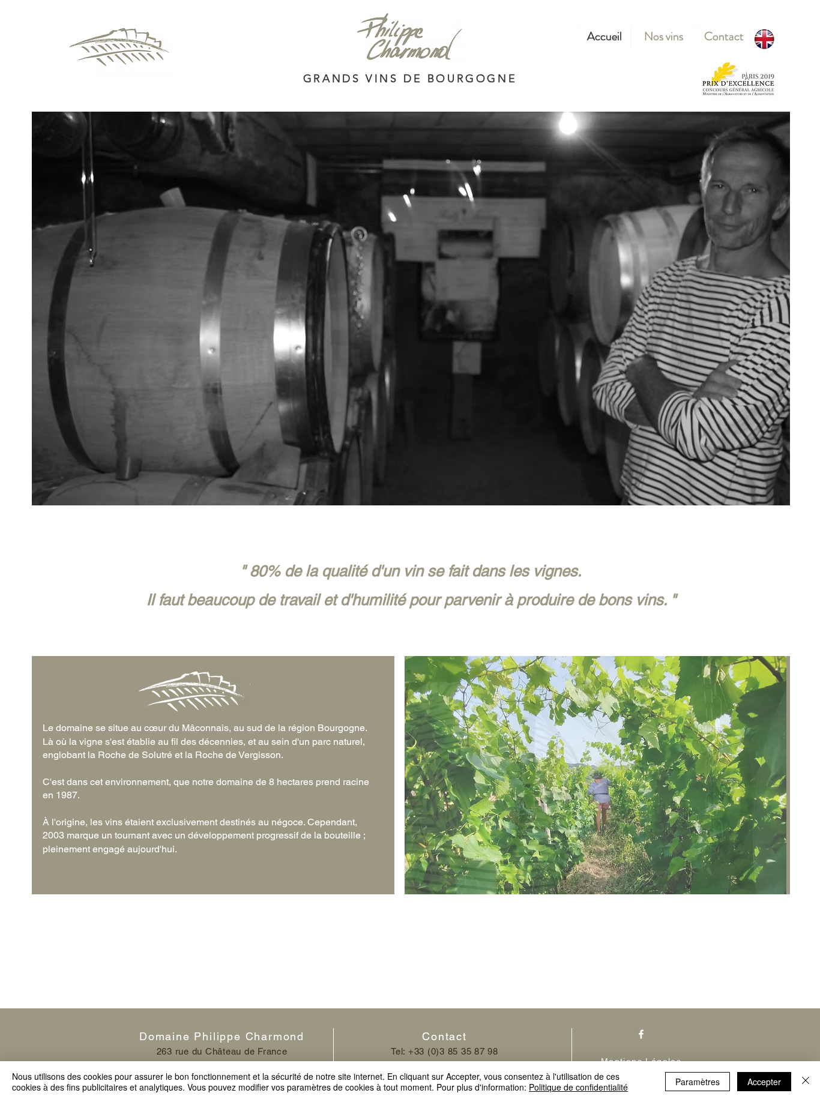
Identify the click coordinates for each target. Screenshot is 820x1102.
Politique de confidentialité (578, 1087)
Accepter (764, 1082)
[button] (595, 775)
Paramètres (697, 1082)
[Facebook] (641, 1034)
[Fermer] (805, 1081)
